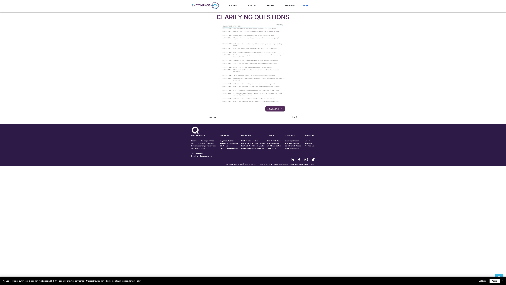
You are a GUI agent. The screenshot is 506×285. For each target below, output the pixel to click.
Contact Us (309, 146)
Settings (482, 280)
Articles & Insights (292, 143)
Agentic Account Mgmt (229, 143)
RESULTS (270, 136)
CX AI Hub (224, 146)
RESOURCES (290, 136)
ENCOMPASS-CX (198, 136)
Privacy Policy (263, 164)
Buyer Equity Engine (227, 141)
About (307, 141)
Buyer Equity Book (292, 141)
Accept (494, 280)
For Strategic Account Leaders (253, 143)
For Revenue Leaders (249, 141)
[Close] (502, 281)
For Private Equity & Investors (252, 148)
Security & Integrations (229, 148)
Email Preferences (275, 164)
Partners (308, 143)
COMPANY (309, 136)
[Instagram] (306, 159)
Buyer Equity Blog (292, 148)
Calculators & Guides (293, 146)
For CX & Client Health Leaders (253, 146)
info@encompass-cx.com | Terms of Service (240, 164)
